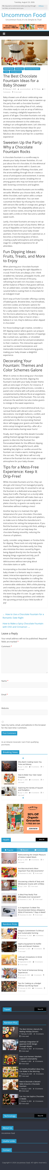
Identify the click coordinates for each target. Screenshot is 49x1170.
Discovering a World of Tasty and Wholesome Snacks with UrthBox (31, 882)
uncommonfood (25, 89)
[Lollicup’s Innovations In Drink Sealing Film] (9, 956)
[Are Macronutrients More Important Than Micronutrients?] (9, 867)
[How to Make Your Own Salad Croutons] (9, 775)
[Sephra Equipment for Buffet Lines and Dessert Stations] (9, 943)
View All (41, 839)
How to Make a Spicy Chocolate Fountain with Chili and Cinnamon (23, 625)
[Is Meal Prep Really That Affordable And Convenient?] (9, 893)
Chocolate (19, 69)
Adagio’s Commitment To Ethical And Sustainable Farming (31, 931)
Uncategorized (16, 72)
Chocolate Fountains (32, 69)
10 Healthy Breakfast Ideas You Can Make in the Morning (31, 1070)
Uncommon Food (23, 15)
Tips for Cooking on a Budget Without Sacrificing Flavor (29, 984)
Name (4, 681)
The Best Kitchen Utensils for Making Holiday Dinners (30, 1030)
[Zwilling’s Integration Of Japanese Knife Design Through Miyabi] (11, 1040)
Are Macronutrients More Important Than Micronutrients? (31, 869)
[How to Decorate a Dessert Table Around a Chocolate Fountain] (11, 1080)
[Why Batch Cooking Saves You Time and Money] (9, 762)
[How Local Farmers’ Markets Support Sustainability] (11, 1055)
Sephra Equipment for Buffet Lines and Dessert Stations (29, 945)
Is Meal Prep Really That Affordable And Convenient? (29, 895)
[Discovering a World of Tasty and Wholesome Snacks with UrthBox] (9, 880)
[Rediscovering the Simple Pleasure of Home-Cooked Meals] (9, 853)
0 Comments (35, 767)
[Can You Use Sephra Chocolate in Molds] (11, 1095)
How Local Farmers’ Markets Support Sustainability (30, 1057)
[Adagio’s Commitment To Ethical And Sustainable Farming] (9, 929)
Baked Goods (8, 69)
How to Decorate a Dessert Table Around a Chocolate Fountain (29, 1083)
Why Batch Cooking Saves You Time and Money (30, 763)
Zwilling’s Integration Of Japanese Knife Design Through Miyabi (28, 1044)
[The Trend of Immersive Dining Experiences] (9, 969)
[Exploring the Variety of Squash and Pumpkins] (9, 788)
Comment (6, 646)
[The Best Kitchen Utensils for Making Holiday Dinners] (11, 1028)
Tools (6, 72)
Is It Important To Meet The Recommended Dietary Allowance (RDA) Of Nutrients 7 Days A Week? (32, 909)
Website (5, 708)
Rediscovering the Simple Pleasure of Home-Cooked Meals (32, 856)
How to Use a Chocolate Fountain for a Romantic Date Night (23, 616)
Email (4, 694)
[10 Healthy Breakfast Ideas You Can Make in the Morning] (11, 1068)
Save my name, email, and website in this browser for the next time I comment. (23, 726)
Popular (10, 850)
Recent (25, 850)
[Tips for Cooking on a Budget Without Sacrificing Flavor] (9, 982)
